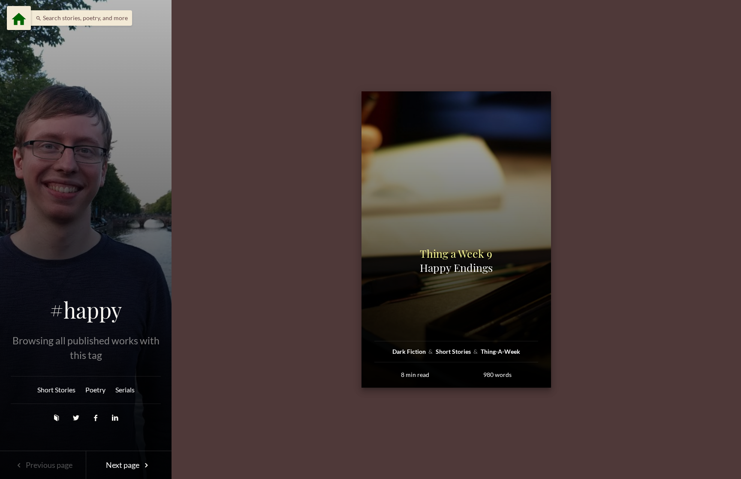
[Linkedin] (115, 417)
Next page (123, 465)
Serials (125, 390)
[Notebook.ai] (57, 417)
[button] (79, 18)
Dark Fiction (409, 351)
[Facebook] (96, 417)
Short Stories (56, 390)
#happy (86, 310)
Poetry (95, 390)
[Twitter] (77, 417)
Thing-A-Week (500, 351)
